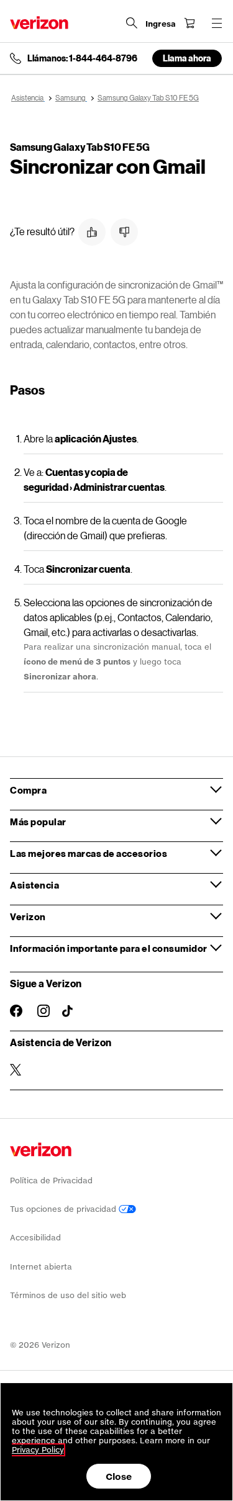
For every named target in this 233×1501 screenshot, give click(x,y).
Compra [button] (28, 789)
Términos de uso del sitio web (68, 1295)
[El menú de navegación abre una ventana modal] (217, 23)
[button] (92, 232)
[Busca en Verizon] (131, 23)
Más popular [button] (38, 821)
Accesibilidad (35, 1237)
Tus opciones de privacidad (64, 1209)
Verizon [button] (28, 916)
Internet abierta (41, 1266)
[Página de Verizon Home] (39, 22)
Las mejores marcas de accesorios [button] (88, 853)
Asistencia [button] (34, 884)
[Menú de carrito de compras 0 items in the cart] (189, 23)
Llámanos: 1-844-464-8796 (82, 58)
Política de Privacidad (51, 1180)
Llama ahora (187, 58)
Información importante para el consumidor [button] (109, 948)
